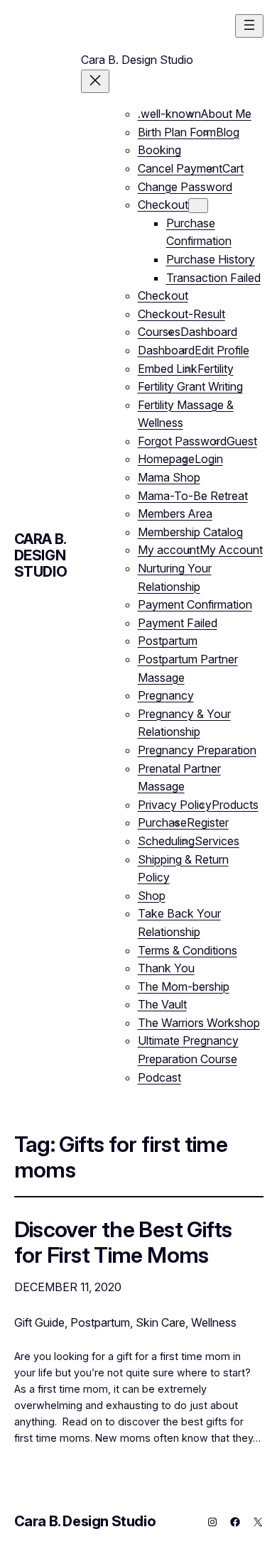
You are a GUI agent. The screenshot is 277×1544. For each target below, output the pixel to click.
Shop (151, 895)
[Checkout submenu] (198, 205)
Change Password (185, 187)
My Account (231, 550)
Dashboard (208, 332)
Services (217, 841)
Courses (159, 332)
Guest (242, 441)
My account (169, 550)
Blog (227, 132)
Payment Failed (177, 623)
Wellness (214, 1322)
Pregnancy (166, 695)
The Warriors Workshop (199, 1023)
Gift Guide (39, 1322)
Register (208, 822)
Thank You (166, 968)
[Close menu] (95, 81)
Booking (159, 150)
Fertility (215, 368)
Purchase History (210, 259)
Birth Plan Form (177, 132)
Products (235, 805)
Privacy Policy (175, 805)
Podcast (159, 1077)
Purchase (162, 822)
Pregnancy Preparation (197, 750)
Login (209, 459)
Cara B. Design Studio (40, 555)
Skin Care (160, 1322)
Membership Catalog (190, 532)
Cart (233, 168)
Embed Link (167, 368)
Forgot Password (182, 441)
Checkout (163, 204)
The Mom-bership (183, 986)
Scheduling (166, 841)
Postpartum (167, 641)
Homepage (166, 459)
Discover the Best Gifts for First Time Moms (123, 1242)
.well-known (169, 114)
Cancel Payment (180, 168)
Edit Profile (222, 350)
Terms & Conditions (187, 950)
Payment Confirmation (195, 604)
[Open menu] (249, 26)
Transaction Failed (213, 278)
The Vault (162, 1004)
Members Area (175, 513)
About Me (226, 114)
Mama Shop (169, 477)
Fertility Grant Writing (190, 386)
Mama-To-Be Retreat (193, 496)
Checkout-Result (181, 314)
